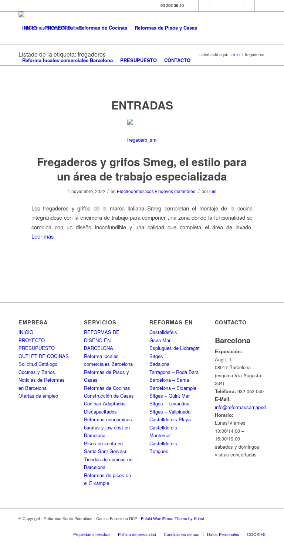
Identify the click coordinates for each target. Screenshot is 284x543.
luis (212, 191)
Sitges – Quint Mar (169, 395)
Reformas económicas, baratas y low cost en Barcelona (108, 427)
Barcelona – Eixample (172, 387)
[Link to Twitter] (204, 5)
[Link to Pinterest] (237, 5)
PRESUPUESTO (36, 347)
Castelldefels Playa (170, 419)
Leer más (42, 236)
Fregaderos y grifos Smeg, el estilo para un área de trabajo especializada (142, 169)
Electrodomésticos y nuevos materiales (156, 191)
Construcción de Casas (109, 395)
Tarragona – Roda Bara (174, 371)
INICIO (25, 331)
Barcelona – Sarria (169, 379)
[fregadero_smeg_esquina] (142, 134)
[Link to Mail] (260, 5)
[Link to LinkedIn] (248, 5)
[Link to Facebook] (193, 5)
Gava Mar (159, 340)
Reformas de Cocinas (107, 387)
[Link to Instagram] (215, 5)
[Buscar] (200, 60)
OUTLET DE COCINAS (43, 356)
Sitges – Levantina (169, 403)
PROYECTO (31, 340)
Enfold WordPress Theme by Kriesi (172, 518)
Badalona (159, 363)
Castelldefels (163, 331)
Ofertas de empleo (38, 395)
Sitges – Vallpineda (169, 411)
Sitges (156, 356)
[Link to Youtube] (226, 5)
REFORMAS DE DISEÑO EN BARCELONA (101, 339)
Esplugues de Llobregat (174, 347)
